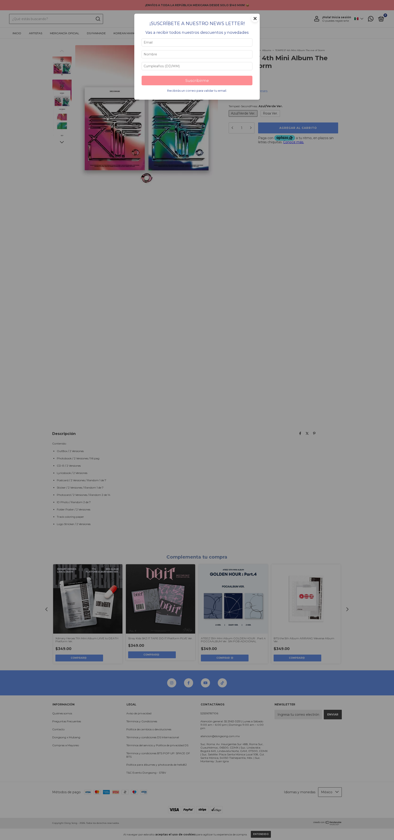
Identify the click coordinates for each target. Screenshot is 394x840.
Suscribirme (197, 80)
